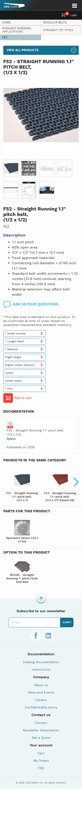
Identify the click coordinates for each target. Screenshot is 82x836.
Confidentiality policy (41, 707)
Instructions (41, 669)
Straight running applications (16, 30)
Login (73, 15)
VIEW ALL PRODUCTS (22, 50)
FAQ (41, 768)
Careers (41, 700)
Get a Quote (41, 737)
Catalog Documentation (41, 662)
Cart (41, 753)
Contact (41, 723)
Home (6, 22)
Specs (11, 439)
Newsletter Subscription (41, 730)
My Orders (41, 760)
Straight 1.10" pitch (58, 30)
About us (41, 685)
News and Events (41, 692)
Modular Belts (55, 22)
